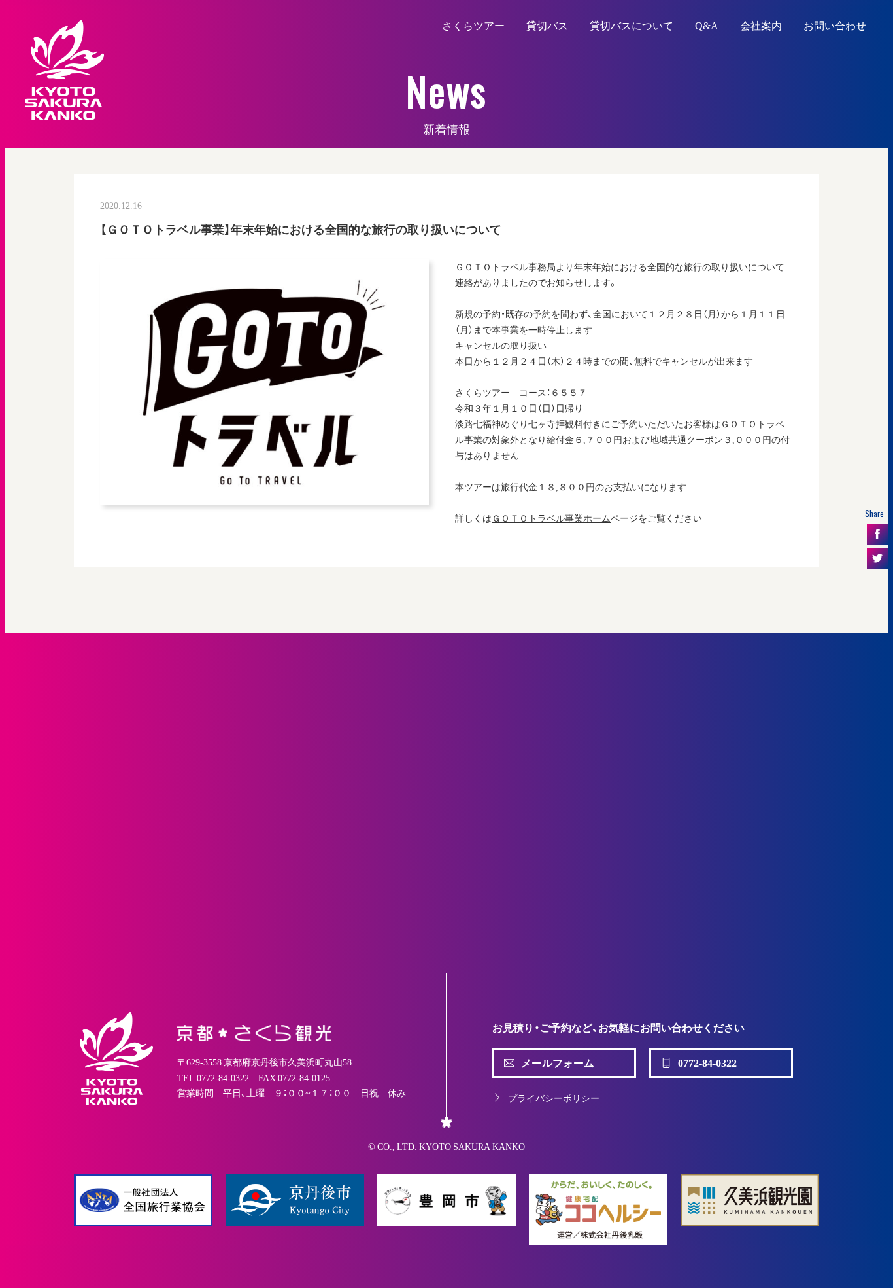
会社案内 (761, 25)
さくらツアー (473, 25)
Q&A (706, 25)
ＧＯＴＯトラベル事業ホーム (551, 517)
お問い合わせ (834, 25)
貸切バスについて (631, 25)
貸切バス (547, 25)
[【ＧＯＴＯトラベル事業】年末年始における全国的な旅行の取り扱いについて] (264, 382)
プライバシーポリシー (553, 1097)
